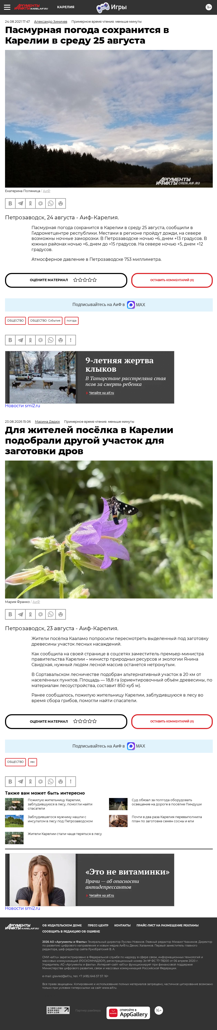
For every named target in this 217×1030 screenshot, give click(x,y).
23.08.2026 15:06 (18, 422)
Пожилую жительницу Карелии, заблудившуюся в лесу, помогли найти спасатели (60, 804)
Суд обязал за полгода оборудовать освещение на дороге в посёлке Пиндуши (167, 802)
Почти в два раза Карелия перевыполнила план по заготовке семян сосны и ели (167, 819)
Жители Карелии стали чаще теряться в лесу (65, 834)
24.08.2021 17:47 (17, 22)
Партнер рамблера (88, 1010)
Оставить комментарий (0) (172, 280)
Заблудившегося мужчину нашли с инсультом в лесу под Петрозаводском (60, 819)
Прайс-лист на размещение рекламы (167, 925)
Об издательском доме (62, 925)
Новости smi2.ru (22, 405)
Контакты (122, 925)
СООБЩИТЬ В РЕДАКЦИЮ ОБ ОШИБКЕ (71, 931)
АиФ (46, 191)
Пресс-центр (98, 925)
